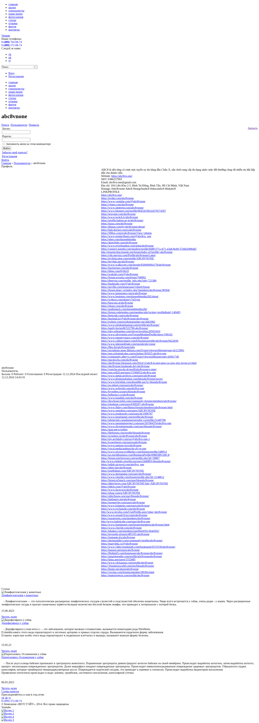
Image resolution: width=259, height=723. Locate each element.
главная (13, 4)
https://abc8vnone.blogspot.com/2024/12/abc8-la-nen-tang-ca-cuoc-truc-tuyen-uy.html (148, 363)
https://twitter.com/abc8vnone (117, 198)
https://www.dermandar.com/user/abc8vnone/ (126, 473)
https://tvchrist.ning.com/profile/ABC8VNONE (127, 258)
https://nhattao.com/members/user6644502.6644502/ (130, 530)
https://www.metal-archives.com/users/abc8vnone (128, 375)
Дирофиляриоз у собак (15, 623)
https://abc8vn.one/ (121, 175)
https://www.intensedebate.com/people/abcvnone (128, 343)
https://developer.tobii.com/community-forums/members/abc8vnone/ (139, 401)
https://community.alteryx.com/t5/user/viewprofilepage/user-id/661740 (140, 356)
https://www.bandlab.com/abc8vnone (122, 397)
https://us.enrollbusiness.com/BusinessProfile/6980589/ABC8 (135, 454)
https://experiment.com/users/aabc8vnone (124, 442)
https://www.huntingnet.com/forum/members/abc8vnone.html (135, 524)
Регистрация (16, 76)
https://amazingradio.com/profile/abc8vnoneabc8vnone (131, 556)
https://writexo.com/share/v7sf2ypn (120, 299)
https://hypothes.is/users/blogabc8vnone (123, 391)
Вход (11, 73)
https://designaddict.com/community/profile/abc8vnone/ (132, 540)
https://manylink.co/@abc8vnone (119, 543)
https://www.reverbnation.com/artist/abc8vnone (127, 245)
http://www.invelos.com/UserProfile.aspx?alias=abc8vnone (134, 511)
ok (9, 57)
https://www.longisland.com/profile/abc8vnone (127, 416)
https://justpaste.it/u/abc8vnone (118, 537)
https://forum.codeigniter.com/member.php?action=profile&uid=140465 (140, 312)
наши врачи (15, 13)
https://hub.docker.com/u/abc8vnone (121, 229)
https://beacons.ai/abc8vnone (117, 302)
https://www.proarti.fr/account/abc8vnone (124, 515)
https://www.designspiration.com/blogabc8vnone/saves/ (132, 378)
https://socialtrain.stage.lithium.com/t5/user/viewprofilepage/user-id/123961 (142, 350)
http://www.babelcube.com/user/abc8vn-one (125, 521)
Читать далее (9, 616)
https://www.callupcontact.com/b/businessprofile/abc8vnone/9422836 (139, 340)
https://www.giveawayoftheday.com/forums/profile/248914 (134, 451)
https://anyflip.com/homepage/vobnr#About (125, 286)
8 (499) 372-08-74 (11, 700)
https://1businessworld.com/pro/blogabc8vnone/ (127, 565)
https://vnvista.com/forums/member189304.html (127, 572)
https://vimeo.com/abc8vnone (117, 204)
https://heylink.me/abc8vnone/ (117, 261)
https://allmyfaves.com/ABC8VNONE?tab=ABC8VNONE (134, 483)
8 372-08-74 (11, 45)
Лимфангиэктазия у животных (19, 595)
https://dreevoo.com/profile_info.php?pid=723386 (128, 280)
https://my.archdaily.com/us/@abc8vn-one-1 (125, 439)
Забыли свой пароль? (14, 152)
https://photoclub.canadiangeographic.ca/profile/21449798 (133, 420)
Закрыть (253, 128)
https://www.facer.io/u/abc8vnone (119, 489)
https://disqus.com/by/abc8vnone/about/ (123, 226)
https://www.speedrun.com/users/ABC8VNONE (128, 410)
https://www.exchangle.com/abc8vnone (123, 508)
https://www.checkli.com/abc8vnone (121, 527)
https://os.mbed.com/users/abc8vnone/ (122, 385)
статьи (12, 20)
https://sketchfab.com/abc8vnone (119, 242)
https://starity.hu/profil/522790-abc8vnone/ (124, 328)
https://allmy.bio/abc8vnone (116, 467)
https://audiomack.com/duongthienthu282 (124, 309)
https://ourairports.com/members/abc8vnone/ (125, 518)
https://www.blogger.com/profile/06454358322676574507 (133, 210)
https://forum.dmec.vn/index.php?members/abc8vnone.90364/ (135, 290)
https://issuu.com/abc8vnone (116, 223)
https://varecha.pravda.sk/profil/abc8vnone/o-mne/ (129, 369)
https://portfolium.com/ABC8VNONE (122, 470)
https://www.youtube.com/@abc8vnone (123, 201)
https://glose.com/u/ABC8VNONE (120, 492)
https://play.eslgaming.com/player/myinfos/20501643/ (131, 331)
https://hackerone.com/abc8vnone (119, 267)
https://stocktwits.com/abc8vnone (119, 359)
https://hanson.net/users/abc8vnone (120, 550)
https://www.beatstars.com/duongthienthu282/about (129, 296)
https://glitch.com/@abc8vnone (118, 486)
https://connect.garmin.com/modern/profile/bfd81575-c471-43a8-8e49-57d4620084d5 (148, 248)
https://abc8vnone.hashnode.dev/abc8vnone (125, 366)
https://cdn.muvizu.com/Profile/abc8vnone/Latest (128, 255)
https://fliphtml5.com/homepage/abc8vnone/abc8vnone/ (132, 553)
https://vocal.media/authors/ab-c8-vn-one (123, 448)
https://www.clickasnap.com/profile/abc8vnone (127, 562)
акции (12, 7)
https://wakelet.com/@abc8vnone (119, 274)
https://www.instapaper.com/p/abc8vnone (124, 293)
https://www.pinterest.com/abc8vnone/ (122, 207)
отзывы (12, 23)
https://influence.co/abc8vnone (118, 394)
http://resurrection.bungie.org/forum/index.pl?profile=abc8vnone (136, 252)
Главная (6, 163)
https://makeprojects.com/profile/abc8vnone (125, 575)
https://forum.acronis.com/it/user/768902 (123, 277)
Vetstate (5, 35)
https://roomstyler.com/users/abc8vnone (123, 502)
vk (9, 54)
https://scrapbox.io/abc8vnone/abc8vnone (124, 435)
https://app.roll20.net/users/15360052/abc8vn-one (128, 372)
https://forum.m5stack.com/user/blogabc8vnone (127, 480)
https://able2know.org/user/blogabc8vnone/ (125, 496)
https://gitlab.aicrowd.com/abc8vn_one (122, 464)
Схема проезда (10, 691)
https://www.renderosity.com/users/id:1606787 (127, 413)
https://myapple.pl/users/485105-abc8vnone (125, 534)
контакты (14, 29)
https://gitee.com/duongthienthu (118, 239)
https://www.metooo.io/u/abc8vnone (121, 445)
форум (12, 26)
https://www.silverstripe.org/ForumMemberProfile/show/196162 (136, 334)
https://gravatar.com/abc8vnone (118, 214)
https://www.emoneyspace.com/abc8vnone (125, 337)
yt (9, 60)
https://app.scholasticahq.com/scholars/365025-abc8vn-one (133, 353)
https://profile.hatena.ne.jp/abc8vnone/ (122, 220)
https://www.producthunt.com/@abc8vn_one (126, 236)
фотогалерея (15, 16)
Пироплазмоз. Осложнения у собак (22, 657)
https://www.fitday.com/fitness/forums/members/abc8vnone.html (136, 407)
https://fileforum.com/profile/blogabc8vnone (125, 432)
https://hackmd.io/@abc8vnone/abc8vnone (125, 318)
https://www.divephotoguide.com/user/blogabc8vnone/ (131, 426)
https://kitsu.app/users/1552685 (118, 559)
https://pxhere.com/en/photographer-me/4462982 (128, 321)
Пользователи (22, 163)
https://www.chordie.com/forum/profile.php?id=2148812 (132, 477)
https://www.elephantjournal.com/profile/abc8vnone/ (130, 324)
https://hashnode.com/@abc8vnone (120, 283)
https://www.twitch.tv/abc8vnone (119, 217)
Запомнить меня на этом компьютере (28, 143)
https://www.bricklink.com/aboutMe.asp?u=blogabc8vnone (134, 382)
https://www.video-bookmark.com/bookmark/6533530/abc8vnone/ (138, 546)
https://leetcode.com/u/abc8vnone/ (120, 315)
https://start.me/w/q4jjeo (114, 429)
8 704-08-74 (11, 41)
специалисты (16, 10)
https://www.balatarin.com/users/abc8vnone (125, 505)
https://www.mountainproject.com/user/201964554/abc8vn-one (136, 423)
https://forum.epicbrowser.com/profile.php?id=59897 (130, 458)
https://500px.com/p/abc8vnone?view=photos (126, 233)
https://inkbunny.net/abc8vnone (118, 499)
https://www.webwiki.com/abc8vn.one (122, 388)
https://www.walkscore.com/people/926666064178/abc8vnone (136, 264)
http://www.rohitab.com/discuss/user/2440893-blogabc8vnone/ (136, 461)
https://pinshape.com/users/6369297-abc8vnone (127, 404)
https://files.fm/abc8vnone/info (118, 347)
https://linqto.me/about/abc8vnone (120, 569)
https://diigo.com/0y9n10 (115, 271)
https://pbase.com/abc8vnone (117, 305)
